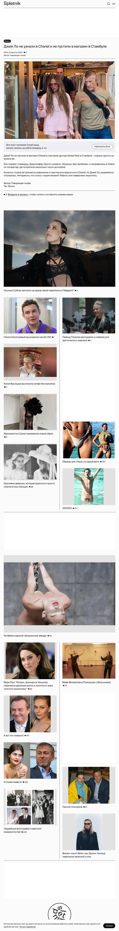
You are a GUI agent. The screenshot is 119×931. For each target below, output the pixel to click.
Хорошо (109, 925)
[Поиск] (108, 3)
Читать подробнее (27, 927)
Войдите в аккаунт (18, 194)
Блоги (11, 186)
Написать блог (102, 146)
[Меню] (113, 3)
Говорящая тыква (21, 183)
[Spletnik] (12, 4)
